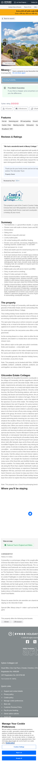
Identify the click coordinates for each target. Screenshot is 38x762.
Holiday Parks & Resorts (14, 7)
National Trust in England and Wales (19, 545)
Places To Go (27, 7)
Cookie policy (10, 743)
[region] (19, 739)
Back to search (9, 18)
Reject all (19, 752)
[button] (4, 44)
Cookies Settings (19, 747)
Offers (35, 7)
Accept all (19, 758)
